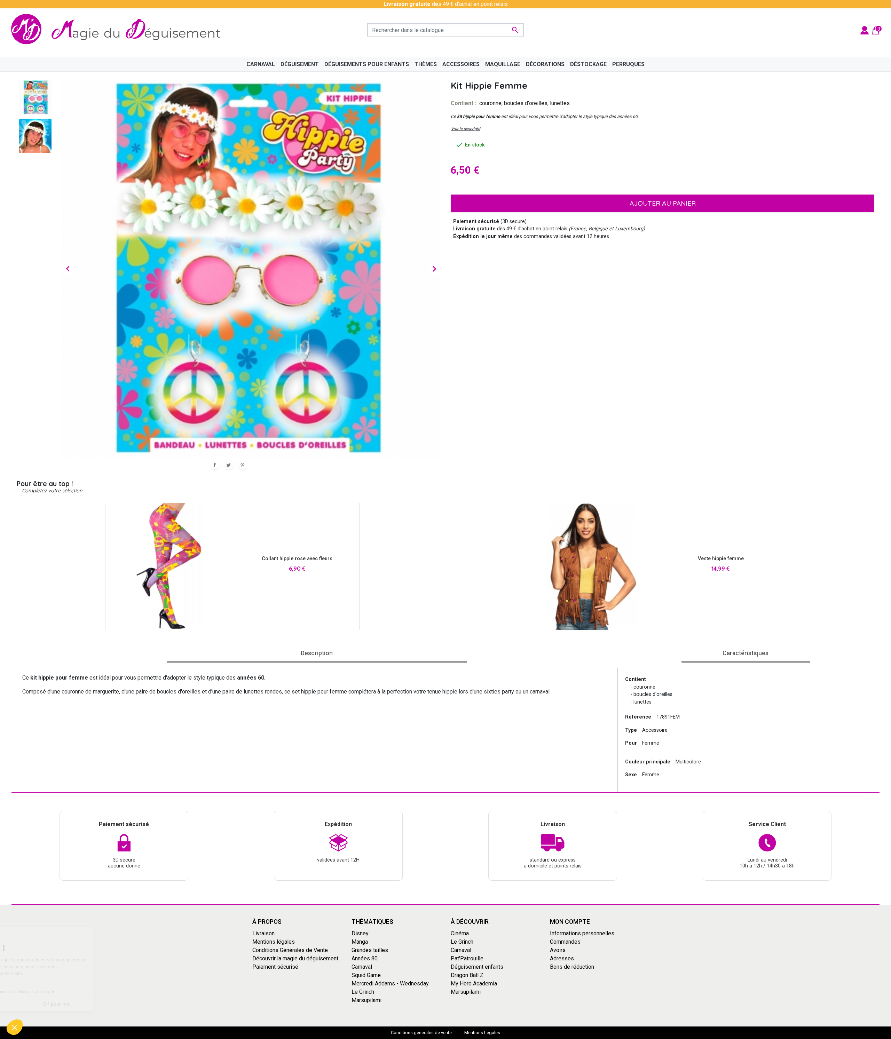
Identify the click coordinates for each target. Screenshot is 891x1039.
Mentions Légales (482, 1032)
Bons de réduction (572, 966)
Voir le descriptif (465, 128)
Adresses (562, 958)
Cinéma (460, 933)
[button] (14, 1027)
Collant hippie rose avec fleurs (297, 559)
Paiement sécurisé (275, 966)
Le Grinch (363, 991)
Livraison (263, 933)
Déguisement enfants (477, 966)
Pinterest (242, 465)
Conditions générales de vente (421, 1032)
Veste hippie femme (721, 559)
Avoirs (558, 949)
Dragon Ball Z (467, 974)
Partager (215, 465)
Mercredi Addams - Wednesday (390, 983)
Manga (360, 941)
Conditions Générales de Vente (290, 949)
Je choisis (43, 1004)
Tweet (228, 465)
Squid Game (366, 974)
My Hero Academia (474, 983)
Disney (360, 933)
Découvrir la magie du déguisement (295, 958)
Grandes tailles (370, 949)
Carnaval (362, 966)
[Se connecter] (864, 29)
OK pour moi (117, 1004)
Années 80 (365, 958)
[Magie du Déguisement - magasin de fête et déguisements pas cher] (119, 30)
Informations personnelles (582, 933)
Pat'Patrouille (467, 958)
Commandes (565, 941)
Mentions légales (273, 941)
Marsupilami (366, 1000)
